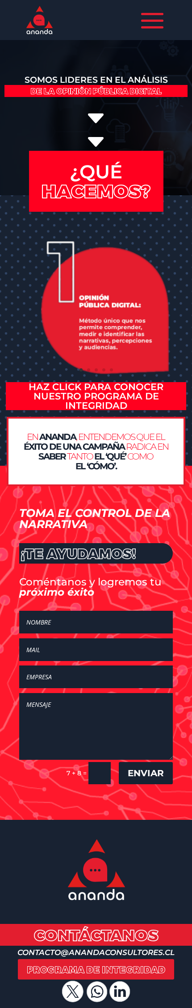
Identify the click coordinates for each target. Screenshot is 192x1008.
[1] (96, 379)
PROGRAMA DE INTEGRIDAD (96, 969)
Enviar (146, 773)
